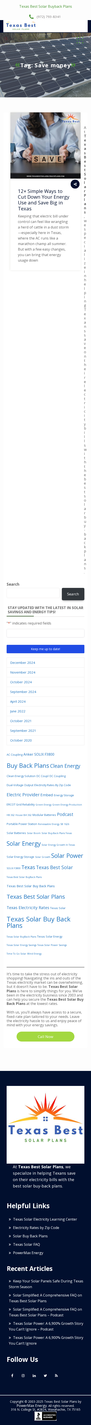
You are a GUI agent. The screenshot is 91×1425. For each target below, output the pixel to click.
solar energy (24, 843)
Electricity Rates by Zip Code (52, 785)
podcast (65, 814)
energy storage (64, 795)
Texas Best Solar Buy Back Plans (31, 886)
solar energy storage (20, 857)
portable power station (22, 824)
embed (46, 794)
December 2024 (22, 662)
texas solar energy (49, 936)
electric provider (23, 795)
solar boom (34, 833)
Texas (28, 867)
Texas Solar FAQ (26, 1244)
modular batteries (44, 815)
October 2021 (21, 721)
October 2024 (21, 682)
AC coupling (15, 755)
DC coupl (42, 776)
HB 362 (11, 815)
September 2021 (23, 730)
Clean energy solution (21, 776)
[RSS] (56, 1375)
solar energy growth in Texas (58, 844)
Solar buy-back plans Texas (57, 833)
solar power (67, 856)
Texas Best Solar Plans (36, 896)
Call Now (45, 1036)
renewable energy (48, 824)
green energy (43, 804)
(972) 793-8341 (48, 16)
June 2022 (17, 711)
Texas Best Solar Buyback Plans (45, 6)
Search (13, 584)
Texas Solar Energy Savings (21, 945)
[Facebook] (12, 1375)
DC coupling (57, 776)
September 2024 (23, 691)
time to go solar (16, 953)
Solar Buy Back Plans (30, 1236)
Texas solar (58, 908)
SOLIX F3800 (14, 868)
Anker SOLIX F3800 (38, 754)
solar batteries (16, 833)
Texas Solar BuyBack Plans (21, 936)
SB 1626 (64, 824)
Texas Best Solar (54, 867)
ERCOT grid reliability (21, 804)
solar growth (42, 857)
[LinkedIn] (34, 1375)
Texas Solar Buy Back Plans (38, 922)
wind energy (34, 953)
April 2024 (18, 701)
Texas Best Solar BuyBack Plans (24, 877)
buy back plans (28, 765)
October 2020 (21, 740)
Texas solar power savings (52, 945)
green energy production (67, 804)
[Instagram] (23, 1375)
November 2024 (22, 672)
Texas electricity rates (28, 907)
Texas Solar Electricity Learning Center (45, 1219)
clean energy (65, 765)
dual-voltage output (20, 785)
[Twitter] (45, 1375)
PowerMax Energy (28, 1252)
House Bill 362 (23, 815)
